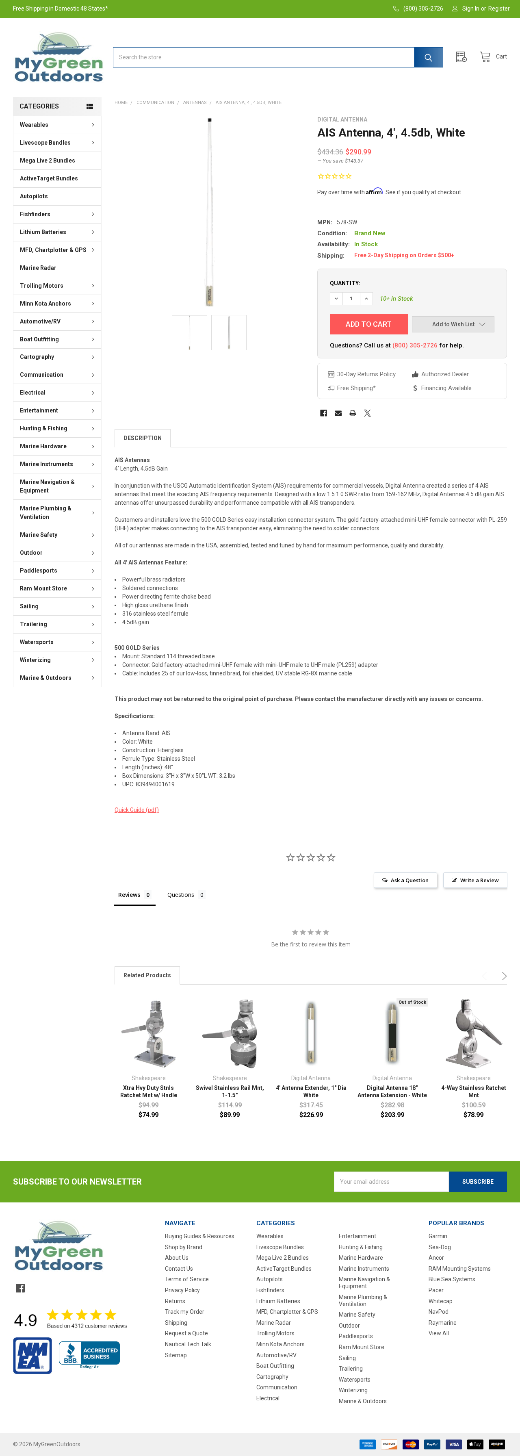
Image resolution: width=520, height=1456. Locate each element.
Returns (175, 1301)
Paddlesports (38, 570)
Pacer (436, 1290)
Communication (41, 374)
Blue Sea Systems (452, 1279)
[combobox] (278, 57)
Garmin (438, 1236)
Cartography (37, 357)
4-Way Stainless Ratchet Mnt (473, 1091)
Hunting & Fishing (43, 428)
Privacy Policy (182, 1290)
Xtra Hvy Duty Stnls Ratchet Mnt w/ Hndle (148, 1091)
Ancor (436, 1257)
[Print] (353, 413)
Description (143, 438)
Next (502, 976)
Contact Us (179, 1268)
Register (499, 8)
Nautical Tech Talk (188, 1344)
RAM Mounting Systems (460, 1268)
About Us (176, 1257)
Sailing (29, 606)
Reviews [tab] (129, 894)
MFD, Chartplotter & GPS (53, 250)
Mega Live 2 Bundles (47, 160)
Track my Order (184, 1311)
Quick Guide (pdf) (137, 810)
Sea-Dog (440, 1247)
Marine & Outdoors (46, 678)
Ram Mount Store (43, 588)
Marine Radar (38, 268)
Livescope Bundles (45, 142)
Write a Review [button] (479, 880)
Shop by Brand (183, 1247)
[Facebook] (323, 413)
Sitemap (176, 1355)
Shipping (176, 1322)
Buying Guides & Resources (199, 1236)
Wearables (34, 125)
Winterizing (35, 660)
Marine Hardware (43, 446)
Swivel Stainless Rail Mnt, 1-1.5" (230, 1091)
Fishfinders (35, 214)
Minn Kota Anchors (45, 303)
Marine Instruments (46, 464)
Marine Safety (38, 535)
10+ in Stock (396, 298)
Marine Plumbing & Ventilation (46, 512)
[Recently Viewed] (463, 57)
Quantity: (345, 283)
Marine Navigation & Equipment (47, 486)
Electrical (33, 392)
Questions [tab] (180, 894)
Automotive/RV (40, 321)
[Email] (338, 413)
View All (439, 1333)
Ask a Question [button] (410, 880)
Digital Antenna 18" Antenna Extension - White (392, 1091)
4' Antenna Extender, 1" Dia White (311, 1091)
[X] (367, 413)
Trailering (33, 624)
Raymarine (443, 1322)
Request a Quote (186, 1333)
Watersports (37, 642)
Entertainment (39, 410)
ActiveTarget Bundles (49, 178)
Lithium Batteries (43, 232)
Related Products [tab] (147, 975)
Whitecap (441, 1301)
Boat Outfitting (39, 339)
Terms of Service (187, 1279)
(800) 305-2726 (415, 345)
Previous (485, 976)
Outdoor (31, 552)
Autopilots (34, 196)
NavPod (438, 1311)
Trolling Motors (41, 285)
